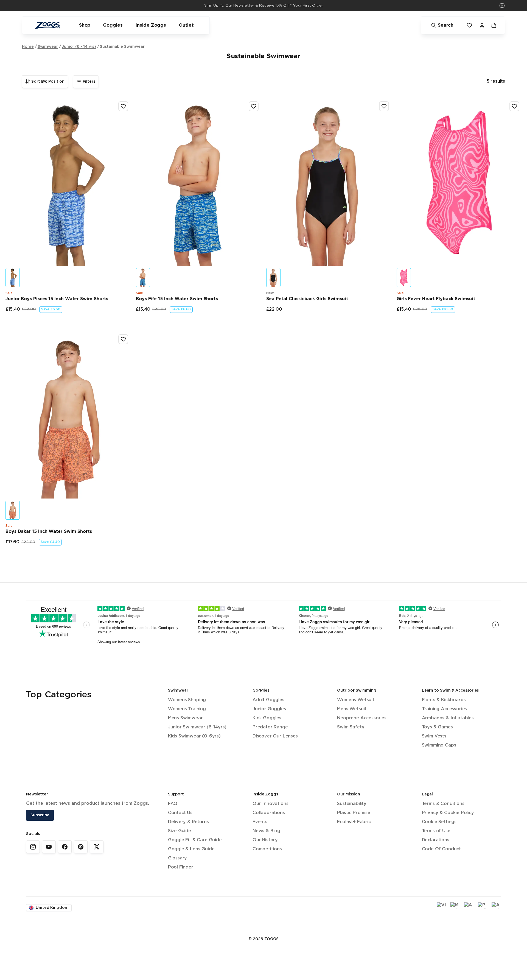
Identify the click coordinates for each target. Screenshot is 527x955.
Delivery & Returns (188, 822)
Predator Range (270, 727)
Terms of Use (436, 831)
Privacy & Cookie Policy (448, 813)
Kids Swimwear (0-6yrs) (194, 736)
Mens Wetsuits (353, 709)
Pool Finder (180, 867)
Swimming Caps (439, 745)
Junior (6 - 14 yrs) (79, 46)
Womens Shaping (187, 700)
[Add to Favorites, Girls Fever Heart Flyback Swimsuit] (514, 106)
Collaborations (269, 813)
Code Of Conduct (441, 849)
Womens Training (187, 709)
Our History (265, 840)
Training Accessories (444, 709)
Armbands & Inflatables (448, 718)
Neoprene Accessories (361, 718)
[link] (33, 846)
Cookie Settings (439, 822)
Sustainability (351, 804)
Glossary (177, 858)
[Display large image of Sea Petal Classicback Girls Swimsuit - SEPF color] (273, 277)
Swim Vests (434, 736)
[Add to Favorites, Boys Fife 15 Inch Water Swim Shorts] (254, 106)
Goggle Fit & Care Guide (195, 840)
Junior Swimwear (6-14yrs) (197, 727)
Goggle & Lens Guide (191, 849)
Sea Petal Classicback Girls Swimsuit (307, 299)
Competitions (267, 849)
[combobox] (45, 82)
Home (28, 46)
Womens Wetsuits (356, 700)
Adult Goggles (268, 700)
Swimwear (48, 46)
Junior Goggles (269, 709)
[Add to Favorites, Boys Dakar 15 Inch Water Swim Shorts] (123, 339)
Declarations (435, 840)
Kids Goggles (267, 718)
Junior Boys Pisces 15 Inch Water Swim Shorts (56, 299)
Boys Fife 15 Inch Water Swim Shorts (177, 299)
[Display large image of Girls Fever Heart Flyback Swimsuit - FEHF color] (404, 277)
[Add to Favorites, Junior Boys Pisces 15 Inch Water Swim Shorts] (123, 106)
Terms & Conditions (443, 804)
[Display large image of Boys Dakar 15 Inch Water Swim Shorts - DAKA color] (12, 510)
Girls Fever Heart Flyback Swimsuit (436, 299)
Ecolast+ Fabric (354, 822)
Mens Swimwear (185, 718)
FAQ (172, 804)
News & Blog (266, 831)
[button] (502, 5)
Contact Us (180, 813)
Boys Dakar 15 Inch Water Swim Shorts (48, 532)
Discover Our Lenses (275, 736)
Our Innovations (270, 804)
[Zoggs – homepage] (47, 25)
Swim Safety (350, 727)
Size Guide (179, 831)
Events (260, 822)
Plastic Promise (353, 813)
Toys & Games (437, 727)
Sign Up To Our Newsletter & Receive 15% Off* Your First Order (263, 5)
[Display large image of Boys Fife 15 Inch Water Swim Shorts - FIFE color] (143, 277)
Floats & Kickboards (444, 700)
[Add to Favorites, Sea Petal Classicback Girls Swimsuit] (384, 106)
